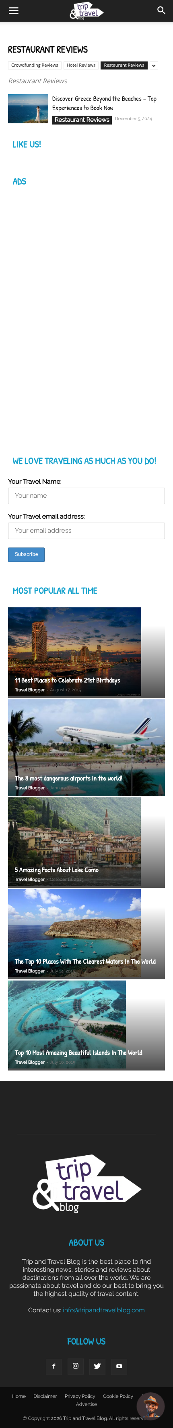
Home (19, 1396)
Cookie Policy (118, 1396)
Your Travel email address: (46, 516)
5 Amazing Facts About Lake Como (57, 869)
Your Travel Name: (35, 481)
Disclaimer (45, 1396)
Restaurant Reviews (124, 65)
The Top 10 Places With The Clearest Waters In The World (85, 961)
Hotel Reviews (81, 65)
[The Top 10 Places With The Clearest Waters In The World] (86, 934)
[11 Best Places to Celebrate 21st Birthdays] (86, 652)
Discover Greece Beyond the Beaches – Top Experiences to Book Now (104, 103)
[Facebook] (54, 1367)
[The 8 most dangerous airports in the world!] (86, 747)
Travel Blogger (30, 690)
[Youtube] (119, 1367)
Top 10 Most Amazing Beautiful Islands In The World (78, 1052)
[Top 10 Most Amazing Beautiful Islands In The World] (86, 1026)
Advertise (86, 1404)
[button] (161, 11)
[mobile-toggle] (14, 11)
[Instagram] (76, 1367)
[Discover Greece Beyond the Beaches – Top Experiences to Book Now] (28, 108)
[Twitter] (97, 1367)
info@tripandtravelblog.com (104, 1310)
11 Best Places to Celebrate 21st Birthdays (67, 680)
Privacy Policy (80, 1396)
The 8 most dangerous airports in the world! (68, 778)
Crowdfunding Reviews (34, 65)
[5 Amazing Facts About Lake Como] (86, 842)
